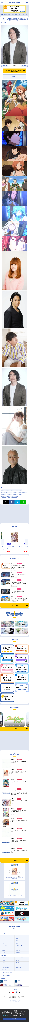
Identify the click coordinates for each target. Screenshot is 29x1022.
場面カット (4, 496)
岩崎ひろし (15, 494)
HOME (3, 935)
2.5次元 (3, 950)
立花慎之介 (9, 494)
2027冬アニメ (4, 492)
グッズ (3, 943)
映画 (17, 943)
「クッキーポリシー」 (7, 1015)
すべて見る (14, 860)
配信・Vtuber (18, 950)
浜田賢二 (24, 492)
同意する (14, 1018)
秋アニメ (3, 962)
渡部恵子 (3, 494)
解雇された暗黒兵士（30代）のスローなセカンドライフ (12, 490)
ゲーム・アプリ (19, 945)
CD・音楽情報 (14, 496)
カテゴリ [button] (3, 933)
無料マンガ (18, 952)
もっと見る (14, 728)
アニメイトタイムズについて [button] (6, 972)
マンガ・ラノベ (5, 945)
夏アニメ (18, 960)
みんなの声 (18, 940)
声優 (20, 494)
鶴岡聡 (20, 492)
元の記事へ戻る (14, 76)
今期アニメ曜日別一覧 (20, 957)
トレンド (3, 952)
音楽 (9, 496)
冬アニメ (18, 962)
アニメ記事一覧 (5, 965)
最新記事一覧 (4, 957)
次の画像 (23, 65)
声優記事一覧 (18, 965)
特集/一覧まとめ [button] (4, 955)
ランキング (18, 936)
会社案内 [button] (3, 978)
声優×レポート (4, 969)
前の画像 (5, 65)
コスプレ (18, 947)
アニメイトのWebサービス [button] (6, 975)
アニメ (10, 492)
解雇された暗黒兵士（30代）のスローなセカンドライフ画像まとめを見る (14, 71)
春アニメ (3, 960)
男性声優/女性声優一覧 (6, 967)
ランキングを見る (14, 605)
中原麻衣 (15, 492)
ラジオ (3, 940)
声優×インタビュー (19, 967)
